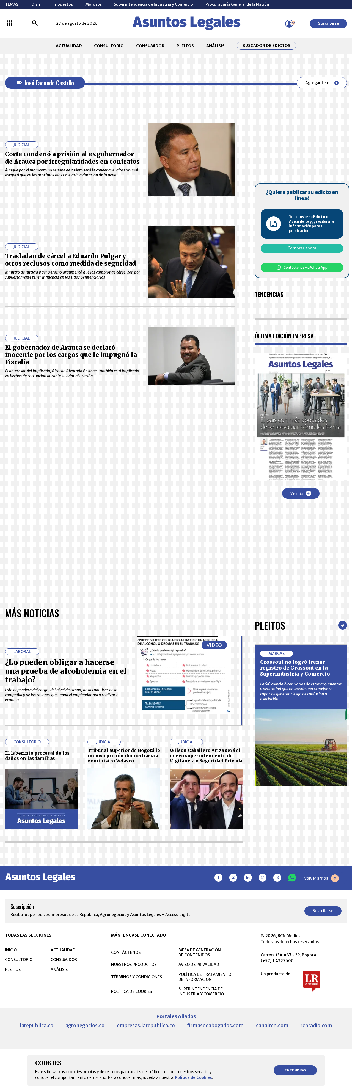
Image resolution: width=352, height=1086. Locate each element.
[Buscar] (35, 23)
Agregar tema (318, 82)
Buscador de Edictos (266, 45)
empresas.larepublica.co (146, 1025)
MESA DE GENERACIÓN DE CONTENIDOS (199, 952)
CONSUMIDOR (150, 45)
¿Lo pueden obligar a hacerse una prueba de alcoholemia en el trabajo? (66, 671)
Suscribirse (328, 23)
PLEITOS (185, 45)
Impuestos (63, 4)
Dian (36, 4)
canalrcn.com (272, 1025)
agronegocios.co (85, 1025)
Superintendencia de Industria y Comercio (153, 4)
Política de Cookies (193, 1077)
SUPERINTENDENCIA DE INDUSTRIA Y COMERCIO (201, 991)
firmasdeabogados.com (215, 1025)
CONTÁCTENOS (126, 952)
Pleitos (270, 625)
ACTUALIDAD (69, 45)
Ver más (296, 493)
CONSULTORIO (109, 45)
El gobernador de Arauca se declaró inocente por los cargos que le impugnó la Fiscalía (71, 355)
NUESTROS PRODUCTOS (133, 964)
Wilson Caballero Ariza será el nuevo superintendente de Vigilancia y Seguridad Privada (206, 756)
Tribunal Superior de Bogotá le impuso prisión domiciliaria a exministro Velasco (123, 756)
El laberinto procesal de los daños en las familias (37, 755)
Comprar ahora (302, 248)
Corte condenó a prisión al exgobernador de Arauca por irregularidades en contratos (72, 157)
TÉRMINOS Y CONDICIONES (136, 976)
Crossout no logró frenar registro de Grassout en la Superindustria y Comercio (295, 668)
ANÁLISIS (215, 45)
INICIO (11, 950)
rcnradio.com (316, 1025)
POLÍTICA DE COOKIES (131, 991)
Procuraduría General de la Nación (237, 4)
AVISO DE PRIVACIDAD (198, 964)
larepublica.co (36, 1025)
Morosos (93, 4)
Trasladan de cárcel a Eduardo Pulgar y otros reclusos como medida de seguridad (70, 259)
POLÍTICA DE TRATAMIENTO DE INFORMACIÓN (204, 977)
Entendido (295, 1070)
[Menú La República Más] (9, 23)
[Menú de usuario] (289, 23)
